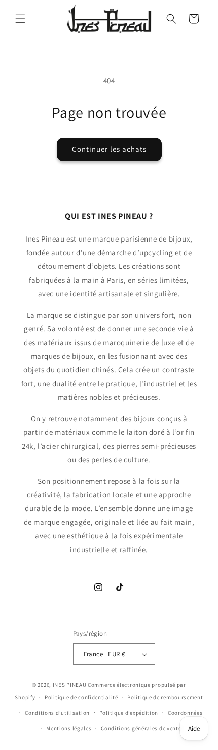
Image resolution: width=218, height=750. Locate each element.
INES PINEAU (70, 684)
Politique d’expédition (128, 713)
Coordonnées (185, 713)
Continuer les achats (109, 149)
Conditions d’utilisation (57, 713)
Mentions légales (68, 728)
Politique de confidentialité (81, 697)
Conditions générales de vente (141, 728)
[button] (20, 19)
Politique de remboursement (165, 697)
